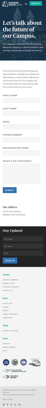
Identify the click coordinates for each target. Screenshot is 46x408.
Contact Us (8, 290)
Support (6, 343)
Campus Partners (10, 314)
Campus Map (8, 317)
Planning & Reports (11, 287)
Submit (9, 190)
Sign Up (10, 260)
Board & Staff (9, 283)
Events (6, 310)
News (5, 351)
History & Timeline (10, 330)
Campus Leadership (11, 280)
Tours (5, 307)
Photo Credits (8, 399)
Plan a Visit (8, 303)
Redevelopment (9, 347)
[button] (26, 4)
